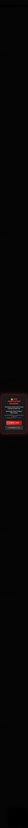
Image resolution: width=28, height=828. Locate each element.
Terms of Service (17, 417)
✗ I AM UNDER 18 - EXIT (14, 427)
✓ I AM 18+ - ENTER (14, 422)
